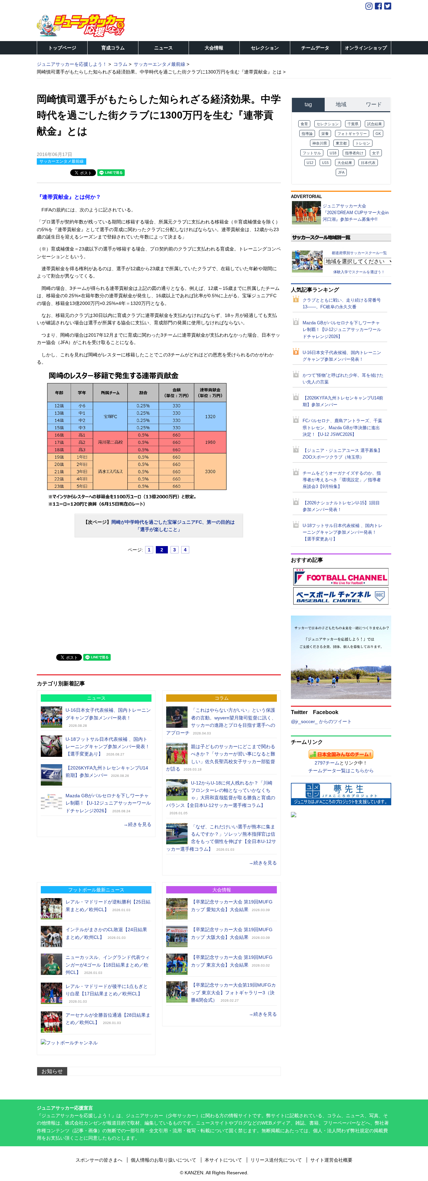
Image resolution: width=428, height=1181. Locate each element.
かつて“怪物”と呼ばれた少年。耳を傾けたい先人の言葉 (343, 378)
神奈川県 (319, 143)
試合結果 (374, 124)
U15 (325, 163)
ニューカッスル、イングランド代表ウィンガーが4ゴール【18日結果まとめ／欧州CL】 (108, 965)
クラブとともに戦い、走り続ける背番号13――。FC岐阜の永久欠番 (342, 303)
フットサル (312, 153)
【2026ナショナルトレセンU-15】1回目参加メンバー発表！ (341, 506)
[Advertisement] (87, 601)
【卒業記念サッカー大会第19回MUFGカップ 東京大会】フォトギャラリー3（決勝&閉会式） (233, 992)
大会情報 (214, 47)
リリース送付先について (276, 1160)
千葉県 (352, 124)
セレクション (265, 47)
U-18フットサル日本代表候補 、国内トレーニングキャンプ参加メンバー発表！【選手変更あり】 (108, 746)
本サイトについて (223, 1160)
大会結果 (344, 163)
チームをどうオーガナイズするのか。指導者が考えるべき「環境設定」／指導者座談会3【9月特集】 (342, 480)
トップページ (62, 47)
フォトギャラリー (352, 134)
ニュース (163, 47)
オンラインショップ (366, 47)
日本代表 (368, 163)
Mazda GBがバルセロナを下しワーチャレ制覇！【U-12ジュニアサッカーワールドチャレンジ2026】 (108, 803)
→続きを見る (137, 824)
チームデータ (315, 47)
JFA (341, 172)
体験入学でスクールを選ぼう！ (359, 272)
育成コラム (113, 47)
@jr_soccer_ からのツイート (321, 721)
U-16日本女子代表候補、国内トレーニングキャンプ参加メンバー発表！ (342, 356)
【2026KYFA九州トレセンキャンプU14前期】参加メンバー (343, 401)
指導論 (307, 134)
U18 (333, 153)
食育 (304, 124)
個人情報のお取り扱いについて (163, 1160)
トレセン (362, 143)
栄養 (325, 134)
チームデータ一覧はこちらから (341, 770)
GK (378, 134)
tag (308, 104)
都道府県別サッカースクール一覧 (359, 253)
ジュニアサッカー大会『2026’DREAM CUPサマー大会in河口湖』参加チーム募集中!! (356, 212)
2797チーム (327, 763)
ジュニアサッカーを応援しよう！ (72, 64)
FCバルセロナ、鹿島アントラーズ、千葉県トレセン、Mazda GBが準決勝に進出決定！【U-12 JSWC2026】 (342, 427)
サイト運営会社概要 (331, 1160)
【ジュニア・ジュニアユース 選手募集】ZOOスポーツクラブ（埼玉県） (342, 454)
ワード (374, 104)
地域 (341, 104)
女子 (376, 153)
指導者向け (354, 153)
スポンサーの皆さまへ (99, 1160)
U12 (310, 163)
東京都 (341, 143)
